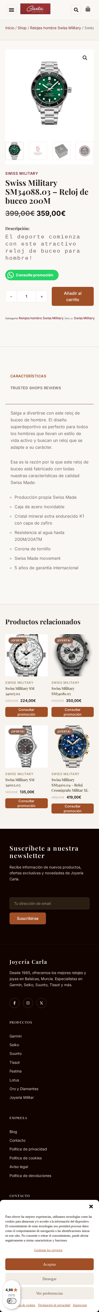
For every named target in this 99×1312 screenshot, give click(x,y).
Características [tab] (28, 376)
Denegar (49, 1279)
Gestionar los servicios (48, 1250)
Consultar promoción (26, 711)
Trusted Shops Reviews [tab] (35, 388)
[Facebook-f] (15, 1003)
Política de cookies (23, 1305)
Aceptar (49, 1264)
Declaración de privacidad (54, 1305)
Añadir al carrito (73, 296)
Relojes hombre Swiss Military (55, 28)
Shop (22, 28)
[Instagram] (28, 1003)
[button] (91, 1206)
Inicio (9, 28)
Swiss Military (21, 173)
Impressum (80, 1305)
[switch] (11, 1301)
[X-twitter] (41, 1003)
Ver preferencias (49, 1293)
